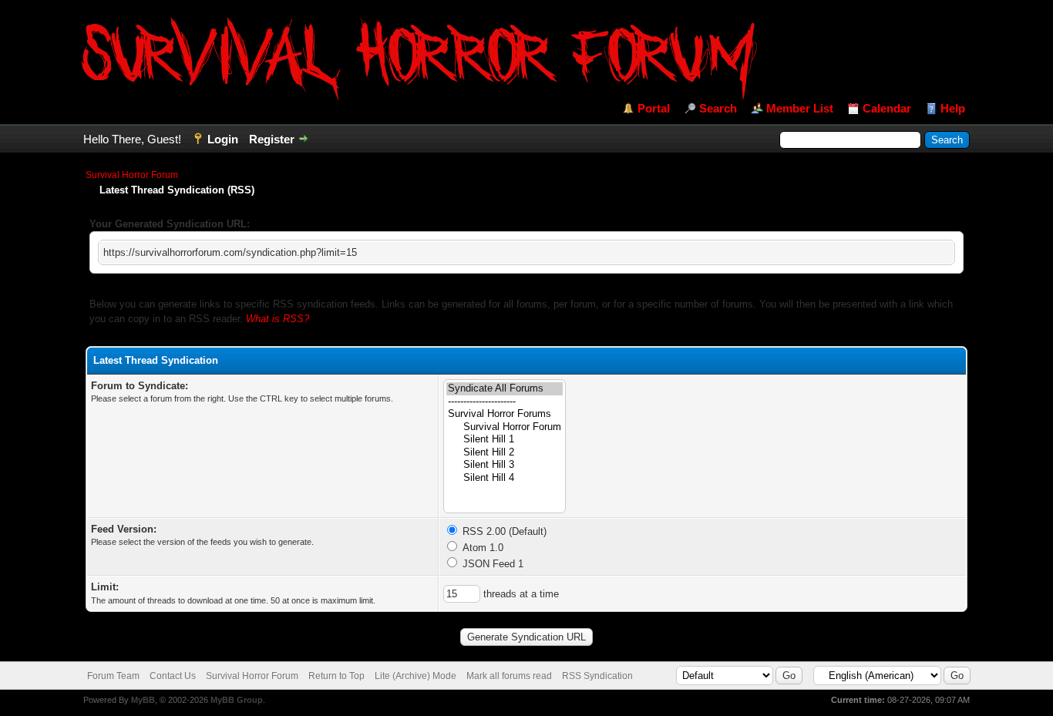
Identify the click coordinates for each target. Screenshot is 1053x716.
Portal (654, 109)
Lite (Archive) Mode (415, 676)
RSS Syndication (597, 676)
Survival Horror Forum (132, 175)
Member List (799, 109)
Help (952, 109)
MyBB (143, 699)
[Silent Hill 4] (504, 478)
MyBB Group (236, 699)
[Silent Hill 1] (504, 439)
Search (718, 109)
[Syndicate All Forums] (504, 388)
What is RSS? (277, 318)
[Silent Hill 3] (504, 465)
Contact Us (173, 676)
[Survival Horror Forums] (504, 414)
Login (222, 139)
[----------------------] (504, 401)
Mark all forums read (509, 676)
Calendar (887, 109)
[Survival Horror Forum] (504, 427)
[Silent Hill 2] (504, 452)
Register (271, 139)
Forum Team (113, 676)
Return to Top (336, 676)
